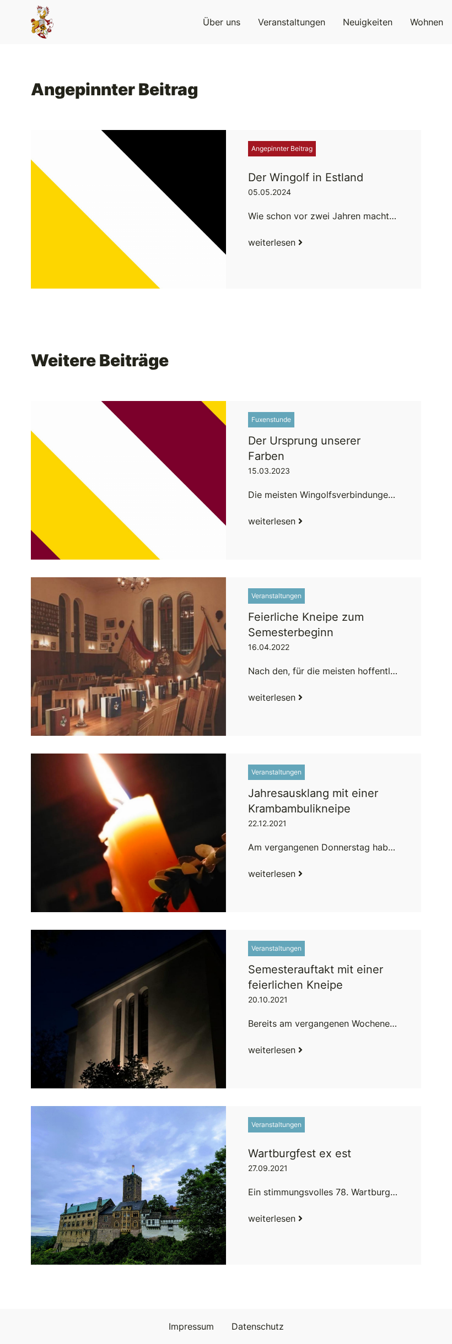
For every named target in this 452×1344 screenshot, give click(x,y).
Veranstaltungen (291, 22)
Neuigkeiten (367, 22)
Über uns (221, 22)
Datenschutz (258, 1326)
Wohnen (426, 22)
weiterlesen (273, 242)
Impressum (191, 1326)
